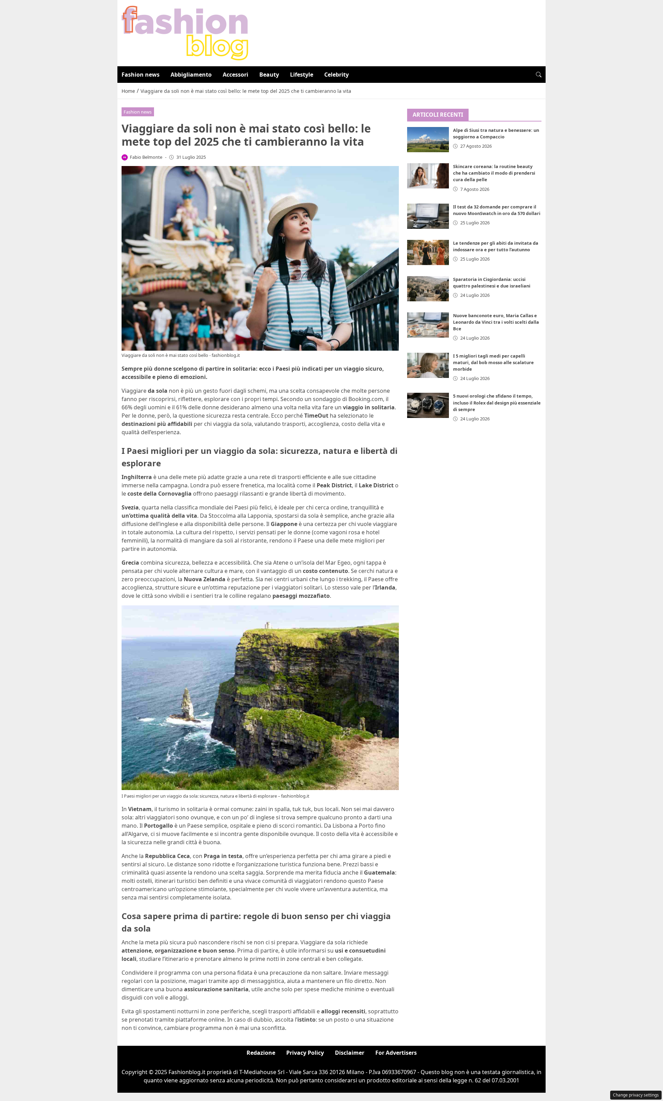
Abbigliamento (191, 74)
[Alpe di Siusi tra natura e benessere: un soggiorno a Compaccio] (428, 140)
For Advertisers (396, 1052)
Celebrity (336, 74)
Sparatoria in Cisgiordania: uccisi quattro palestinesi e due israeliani (491, 282)
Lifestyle (301, 74)
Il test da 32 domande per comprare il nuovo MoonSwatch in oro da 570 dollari (496, 210)
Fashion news (141, 74)
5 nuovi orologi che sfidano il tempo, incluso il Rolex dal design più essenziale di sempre (497, 402)
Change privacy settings (636, 1095)
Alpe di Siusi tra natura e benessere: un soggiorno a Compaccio (496, 133)
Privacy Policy (305, 1052)
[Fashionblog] (185, 32)
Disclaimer (349, 1052)
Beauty (269, 74)
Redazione (261, 1052)
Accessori (235, 74)
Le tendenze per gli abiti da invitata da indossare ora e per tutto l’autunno (495, 246)
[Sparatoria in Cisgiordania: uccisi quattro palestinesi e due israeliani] (428, 288)
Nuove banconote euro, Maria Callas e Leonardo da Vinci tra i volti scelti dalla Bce (496, 322)
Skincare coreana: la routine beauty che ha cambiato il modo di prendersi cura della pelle (494, 173)
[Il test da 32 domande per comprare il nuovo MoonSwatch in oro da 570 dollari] (428, 216)
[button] (538, 74)
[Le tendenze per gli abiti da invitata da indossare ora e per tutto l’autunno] (428, 252)
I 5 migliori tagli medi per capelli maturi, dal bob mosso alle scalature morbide (493, 362)
